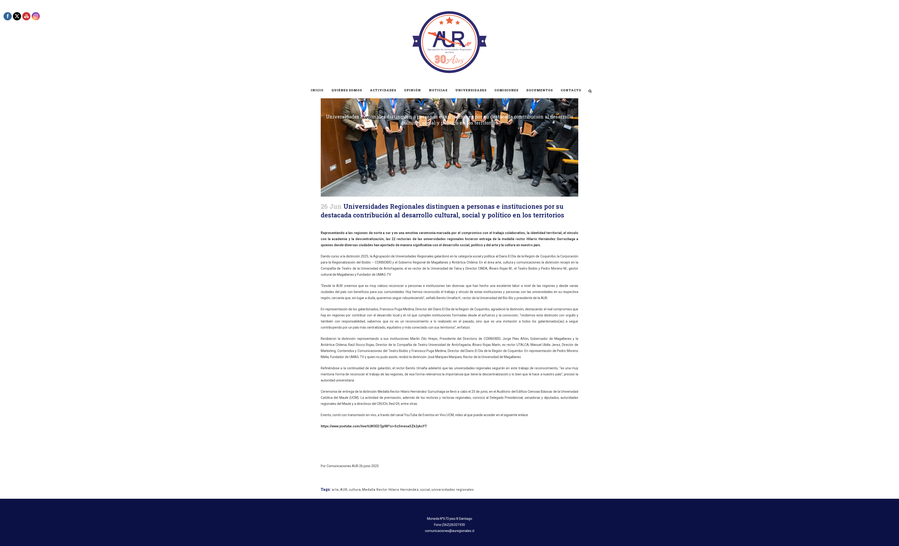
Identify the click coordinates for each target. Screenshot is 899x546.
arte (335, 489)
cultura (355, 489)
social (425, 489)
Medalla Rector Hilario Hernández (390, 489)
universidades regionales (452, 489)
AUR (343, 489)
